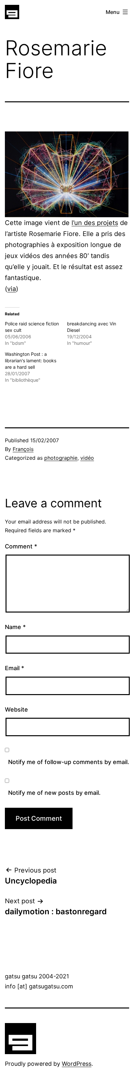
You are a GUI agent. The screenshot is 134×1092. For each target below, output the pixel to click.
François (23, 449)
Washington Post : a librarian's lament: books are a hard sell (30, 360)
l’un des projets (95, 223)
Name (15, 627)
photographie (60, 458)
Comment (21, 546)
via (11, 289)
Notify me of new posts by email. (54, 792)
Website (16, 709)
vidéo (87, 458)
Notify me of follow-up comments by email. (68, 762)
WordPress (76, 1063)
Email (14, 668)
